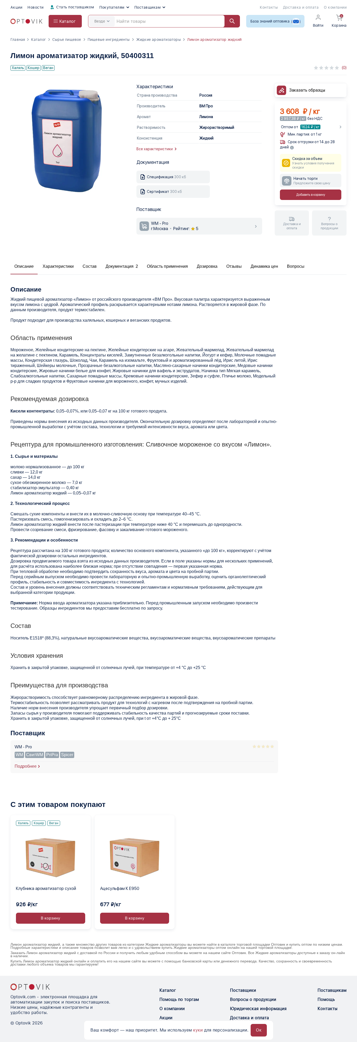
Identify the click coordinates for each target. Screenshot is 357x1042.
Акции (16, 7)
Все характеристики (154, 149)
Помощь (326, 999)
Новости (35, 7)
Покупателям (111, 7)
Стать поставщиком (74, 7)
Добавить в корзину (310, 195)
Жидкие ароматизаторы (158, 39)
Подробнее (26, 766)
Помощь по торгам (179, 999)
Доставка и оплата (301, 7)
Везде (99, 21)
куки (198, 1030)
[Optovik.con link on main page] (30, 987)
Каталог (38, 39)
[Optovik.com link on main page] (26, 21)
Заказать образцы (307, 90)
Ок (259, 1030)
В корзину (50, 918)
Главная (17, 39)
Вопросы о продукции (253, 999)
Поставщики (243, 990)
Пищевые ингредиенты (109, 39)
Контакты (269, 7)
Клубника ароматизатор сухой (46, 888)
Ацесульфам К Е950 (119, 888)
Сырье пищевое (66, 39)
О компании (335, 7)
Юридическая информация (258, 1008)
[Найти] (230, 21)
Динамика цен (264, 266)
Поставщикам (147, 7)
